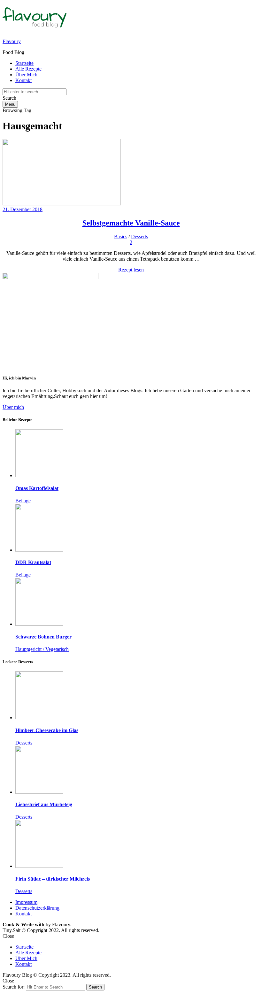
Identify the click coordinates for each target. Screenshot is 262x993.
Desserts (139, 236)
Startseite (24, 63)
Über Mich (26, 74)
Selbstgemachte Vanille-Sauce (131, 223)
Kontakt (23, 80)
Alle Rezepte (28, 69)
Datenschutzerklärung (37, 908)
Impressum (26, 902)
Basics (120, 236)
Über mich (13, 407)
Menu (10, 104)
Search (95, 987)
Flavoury (12, 41)
